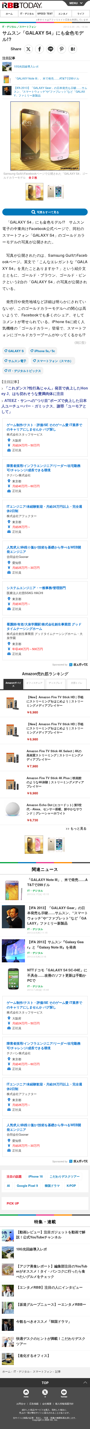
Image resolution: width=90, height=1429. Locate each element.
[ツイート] (28, 49)
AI (8, 1185)
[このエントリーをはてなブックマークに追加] (72, 49)
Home (26, 1397)
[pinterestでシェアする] (61, 49)
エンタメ (63, 13)
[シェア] (39, 49)
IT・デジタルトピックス (24, 370)
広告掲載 (34, 1403)
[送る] (50, 49)
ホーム (9, 13)
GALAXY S (16, 351)
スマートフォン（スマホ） (55, 361)
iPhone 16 (35, 1176)
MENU (73, 3)
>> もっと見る (76, 828)
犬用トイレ (76, 682)
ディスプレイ (56, 682)
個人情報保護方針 (64, 1403)
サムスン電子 (17, 361)
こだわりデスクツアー (65, 1176)
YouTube (64, 1397)
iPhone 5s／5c (44, 351)
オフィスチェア (34, 682)
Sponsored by (59, 664)
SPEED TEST (45, 13)
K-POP (71, 1185)
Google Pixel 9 (27, 1185)
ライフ (80, 13)
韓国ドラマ (52, 1185)
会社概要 (46, 1403)
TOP (45, 1382)
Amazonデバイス (13, 684)
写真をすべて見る (48, 212)
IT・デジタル (27, 13)
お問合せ (21, 1403)
